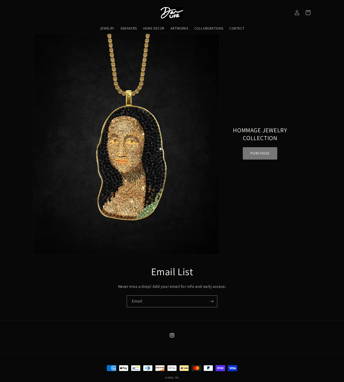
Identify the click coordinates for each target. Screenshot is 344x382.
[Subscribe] (211, 301)
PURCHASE (260, 153)
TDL (177, 377)
